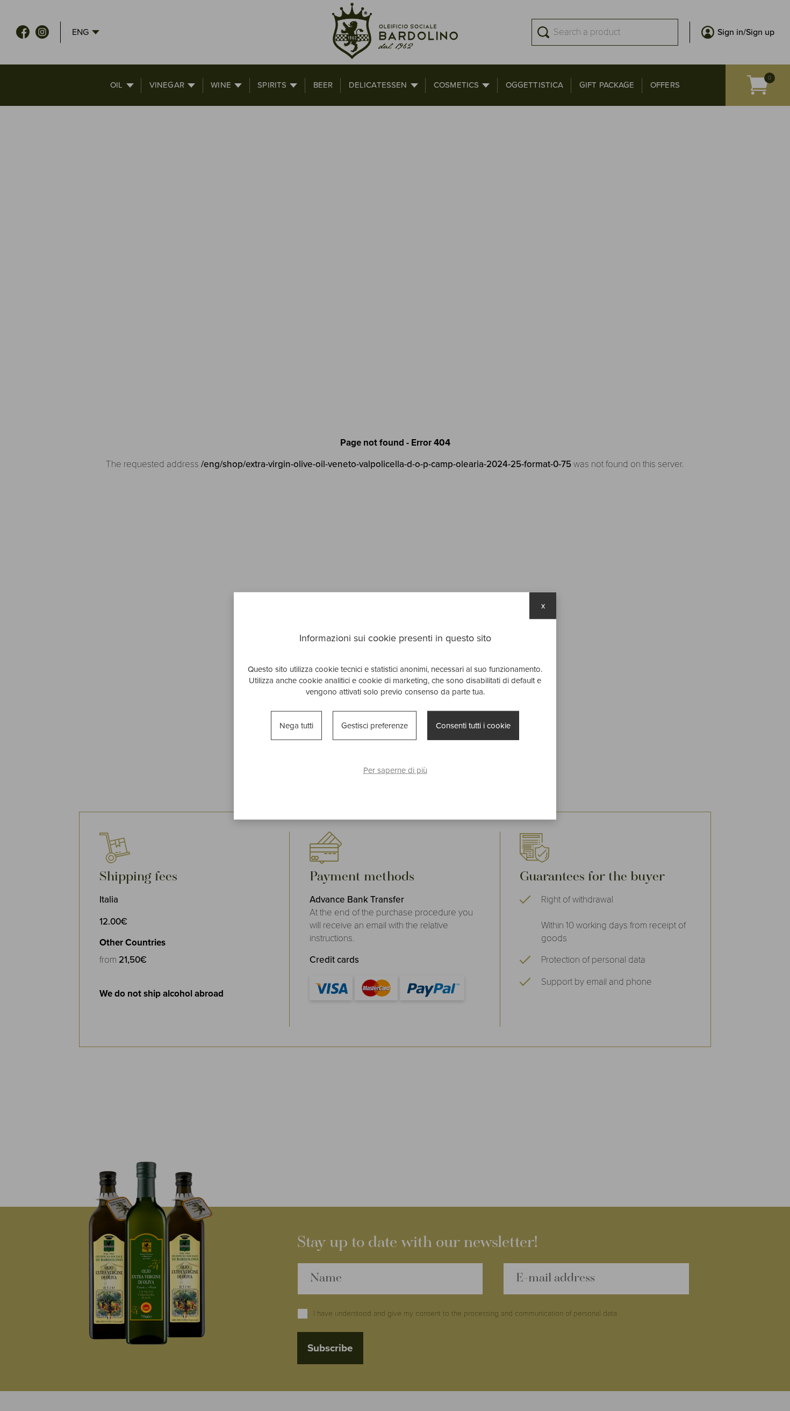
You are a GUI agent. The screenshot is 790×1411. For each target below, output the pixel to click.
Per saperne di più (395, 770)
